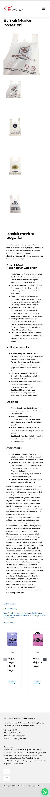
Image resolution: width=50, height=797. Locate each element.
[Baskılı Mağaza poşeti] (37, 632)
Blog (15, 608)
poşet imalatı (8, 618)
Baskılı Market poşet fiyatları (19, 613)
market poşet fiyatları (37, 615)
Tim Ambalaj (11, 604)
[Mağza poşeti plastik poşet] (12, 632)
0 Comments (8, 622)
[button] (5, 659)
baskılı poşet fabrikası (19, 615)
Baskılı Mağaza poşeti (37, 662)
